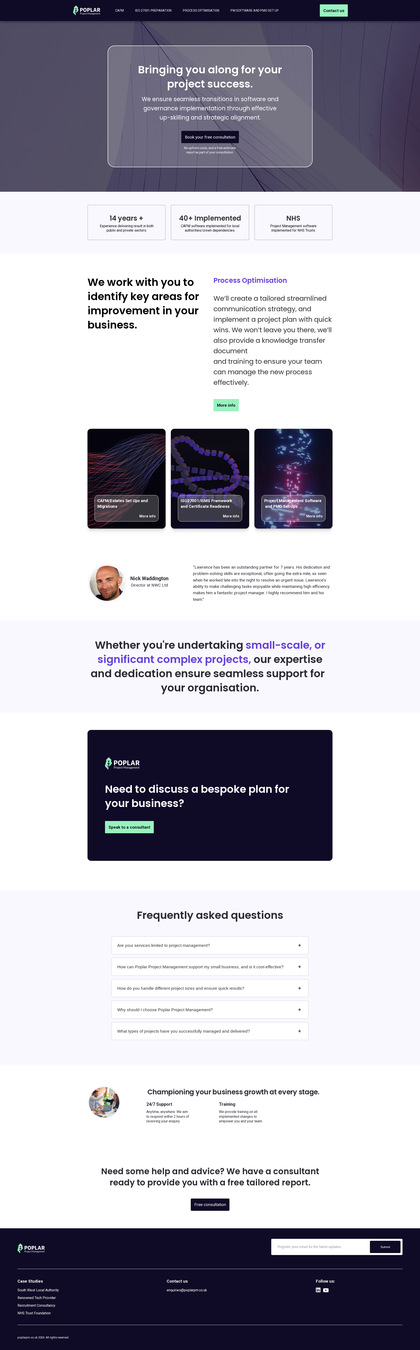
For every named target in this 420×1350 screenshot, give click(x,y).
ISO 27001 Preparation (153, 10)
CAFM (119, 10)
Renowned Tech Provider (37, 1298)
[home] (86, 10)
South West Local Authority (38, 1290)
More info (226, 405)
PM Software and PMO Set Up (255, 10)
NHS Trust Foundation (35, 1313)
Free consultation (210, 1204)
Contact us (333, 10)
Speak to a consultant (129, 827)
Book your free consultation (210, 137)
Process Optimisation (201, 10)
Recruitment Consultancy (36, 1305)
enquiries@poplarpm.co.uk (187, 1290)
